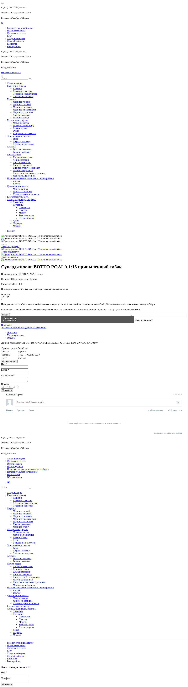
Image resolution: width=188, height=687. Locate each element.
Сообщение (8, 375)
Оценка (5, 384)
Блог (9, 36)
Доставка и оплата (16, 33)
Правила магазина (16, 30)
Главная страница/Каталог (20, 28)
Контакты (12, 44)
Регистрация (13, 474)
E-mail (5, 370)
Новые (9, 410)
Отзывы (11, 338)
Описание (12, 332)
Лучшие (20, 410)
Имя (4, 364)
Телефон (6, 678)
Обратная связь (14, 464)
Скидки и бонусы (16, 38)
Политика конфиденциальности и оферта (28, 469)
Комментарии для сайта (168, 433)
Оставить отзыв (9, 361)
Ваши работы (14, 46)
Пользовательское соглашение (22, 472)
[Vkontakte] (8, 482)
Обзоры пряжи (14, 477)
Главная (11, 231)
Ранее (31, 410)
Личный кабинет (15, 41)
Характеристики (15, 335)
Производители (15, 466)
